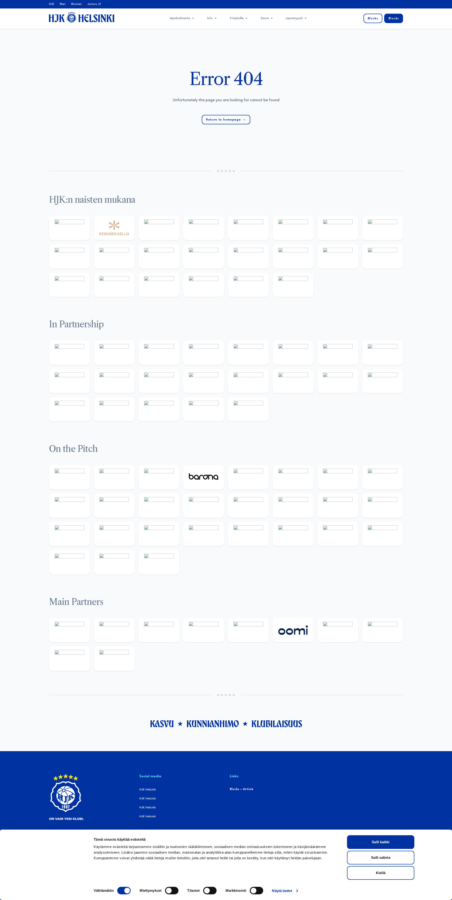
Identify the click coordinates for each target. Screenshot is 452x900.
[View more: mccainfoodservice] (248, 352)
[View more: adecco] (203, 228)
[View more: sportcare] (69, 409)
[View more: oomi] (293, 630)
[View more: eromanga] (158, 352)
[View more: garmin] (158, 381)
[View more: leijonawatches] (69, 505)
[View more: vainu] (293, 228)
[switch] (171, 890)
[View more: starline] (203, 505)
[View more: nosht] (114, 352)
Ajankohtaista (180, 18)
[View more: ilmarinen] (248, 505)
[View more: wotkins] (293, 352)
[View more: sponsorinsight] (248, 409)
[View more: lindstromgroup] (382, 352)
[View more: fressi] (69, 256)
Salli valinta (380, 857)
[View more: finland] (248, 256)
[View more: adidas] (248, 228)
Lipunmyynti (294, 18)
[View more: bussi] (158, 284)
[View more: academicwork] (337, 505)
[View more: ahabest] (382, 381)
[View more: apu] (114, 505)
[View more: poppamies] (69, 352)
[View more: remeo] (114, 562)
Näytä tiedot (282, 891)
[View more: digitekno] (337, 477)
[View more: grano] (248, 534)
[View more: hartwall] (69, 284)
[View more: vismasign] (69, 562)
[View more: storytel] (382, 228)
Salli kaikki (380, 842)
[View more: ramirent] (69, 534)
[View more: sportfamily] (203, 381)
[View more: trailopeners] (114, 477)
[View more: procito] (158, 409)
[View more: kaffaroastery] (203, 352)
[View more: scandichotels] (293, 284)
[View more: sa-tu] (69, 381)
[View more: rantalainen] (69, 228)
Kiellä (380, 873)
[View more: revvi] (158, 228)
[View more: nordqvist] (158, 477)
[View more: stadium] (382, 256)
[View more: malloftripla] (382, 505)
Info (210, 18)
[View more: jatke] (203, 256)
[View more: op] (293, 256)
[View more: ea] (337, 534)
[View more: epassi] (158, 256)
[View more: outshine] (114, 381)
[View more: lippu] (248, 381)
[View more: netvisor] (382, 534)
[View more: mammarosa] (203, 409)
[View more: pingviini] (69, 477)
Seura (265, 18)
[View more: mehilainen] (114, 284)
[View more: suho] (248, 284)
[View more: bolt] (337, 630)
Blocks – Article (241, 789)
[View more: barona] (203, 477)
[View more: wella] (114, 256)
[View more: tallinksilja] (337, 256)
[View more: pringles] (337, 352)
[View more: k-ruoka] (293, 534)
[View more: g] (293, 381)
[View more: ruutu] (248, 630)
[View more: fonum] (337, 228)
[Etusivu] (81, 17)
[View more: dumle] (203, 534)
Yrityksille (237, 18)
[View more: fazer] (158, 534)
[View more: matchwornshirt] (203, 284)
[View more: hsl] (114, 534)
